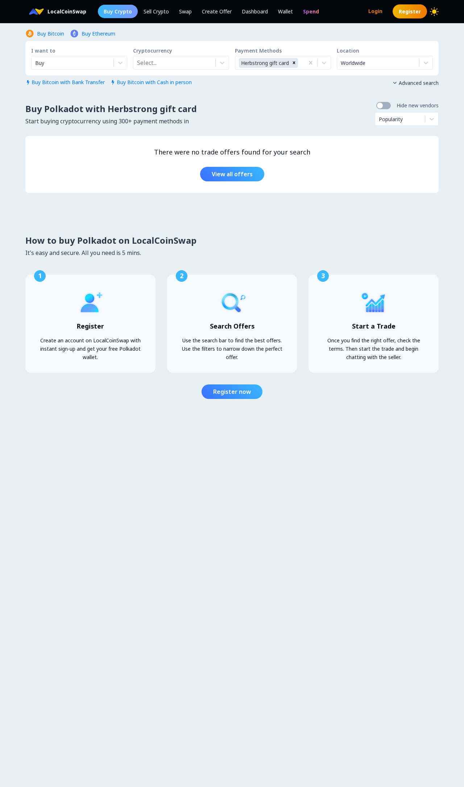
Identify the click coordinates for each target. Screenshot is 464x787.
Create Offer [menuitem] (217, 11)
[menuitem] (311, 11)
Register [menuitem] (410, 11)
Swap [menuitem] (185, 11)
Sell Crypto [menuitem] (156, 11)
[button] (294, 63)
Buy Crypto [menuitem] (118, 11)
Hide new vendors (418, 105)
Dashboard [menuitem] (255, 11)
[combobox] (137, 62)
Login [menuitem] (375, 11)
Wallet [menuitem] (285, 11)
